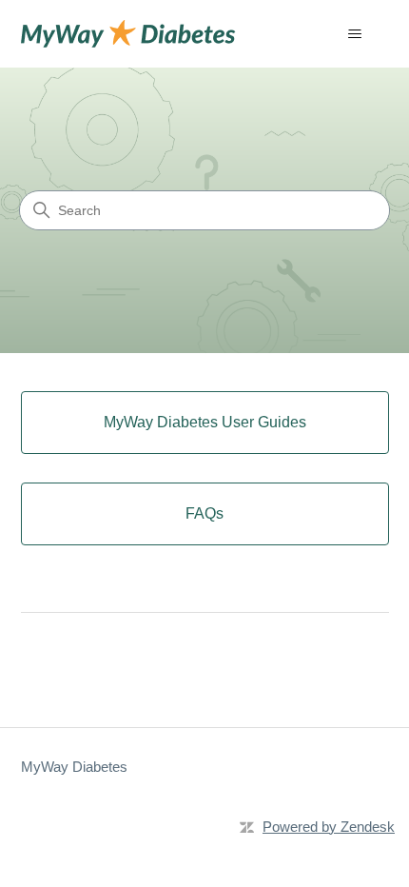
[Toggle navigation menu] (355, 34)
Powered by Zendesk (329, 826)
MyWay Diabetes (74, 767)
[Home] (128, 34)
